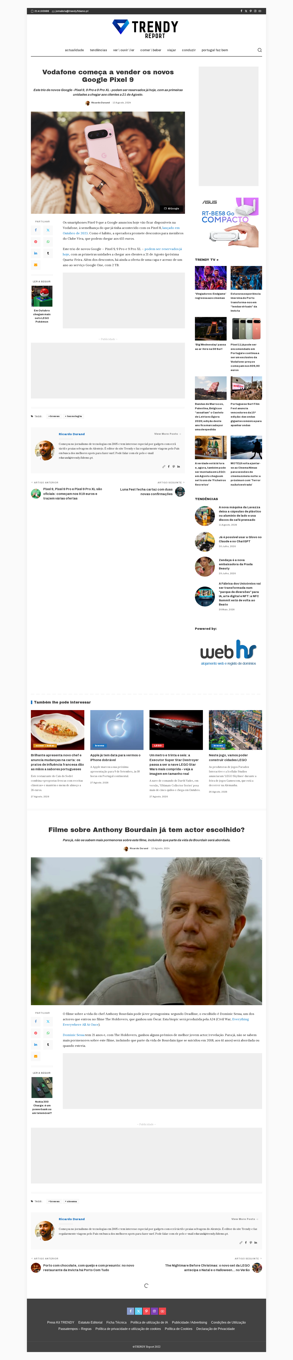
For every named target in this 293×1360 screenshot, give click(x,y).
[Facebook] (241, 11)
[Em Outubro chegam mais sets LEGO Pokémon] (41, 296)
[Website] (163, 466)
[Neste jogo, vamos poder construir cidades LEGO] (235, 730)
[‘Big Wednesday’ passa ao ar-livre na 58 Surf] (210, 329)
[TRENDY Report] (146, 29)
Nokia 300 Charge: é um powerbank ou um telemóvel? (42, 1107)
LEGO (158, 745)
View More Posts (166, 434)
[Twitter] (246, 11)
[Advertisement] (124, 300)
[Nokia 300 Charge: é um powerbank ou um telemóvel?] (41, 1087)
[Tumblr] (48, 253)
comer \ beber (45, 745)
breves (55, 416)
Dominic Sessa (74, 1035)
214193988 (41, 11)
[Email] (35, 265)
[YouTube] (260, 11)
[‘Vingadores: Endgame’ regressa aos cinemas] (210, 278)
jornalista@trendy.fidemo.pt (72, 11)
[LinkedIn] (35, 253)
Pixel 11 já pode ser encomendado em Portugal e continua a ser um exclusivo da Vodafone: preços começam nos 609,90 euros (245, 357)
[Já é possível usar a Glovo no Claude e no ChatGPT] (205, 542)
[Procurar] (259, 50)
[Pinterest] (250, 11)
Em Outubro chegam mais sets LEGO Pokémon (42, 316)
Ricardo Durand (100, 102)
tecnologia (74, 416)
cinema (72, 1201)
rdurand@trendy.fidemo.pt (76, 457)
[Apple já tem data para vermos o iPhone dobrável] (117, 730)
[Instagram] (255, 11)
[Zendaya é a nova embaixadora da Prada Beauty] (205, 567)
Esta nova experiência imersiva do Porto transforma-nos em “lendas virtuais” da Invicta (246, 302)
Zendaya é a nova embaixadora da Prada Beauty (236, 564)
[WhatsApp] (48, 242)
